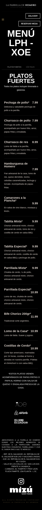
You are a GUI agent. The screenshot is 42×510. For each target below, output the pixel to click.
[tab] (14, 67)
